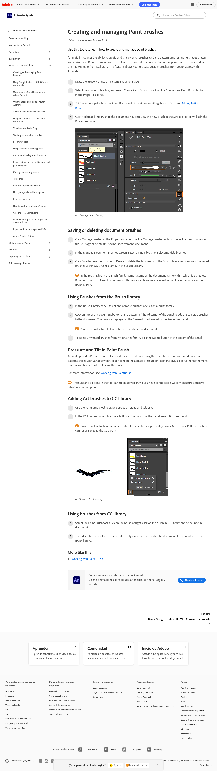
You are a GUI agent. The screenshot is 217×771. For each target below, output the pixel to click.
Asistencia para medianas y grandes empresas (153, 706)
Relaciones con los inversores (193, 715)
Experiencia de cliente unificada (62, 700)
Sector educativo (100, 688)
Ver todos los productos (15, 728)
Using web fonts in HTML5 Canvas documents (29, 120)
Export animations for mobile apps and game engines (31, 164)
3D (6, 714)
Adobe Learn (142, 701)
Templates (18, 178)
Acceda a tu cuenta (188, 688)
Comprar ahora (149, 4)
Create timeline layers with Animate (30, 155)
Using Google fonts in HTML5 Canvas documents (30, 84)
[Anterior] (103, 622)
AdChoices (207, 765)
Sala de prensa (187, 706)
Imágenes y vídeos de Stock (16, 723)
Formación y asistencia (120, 4)
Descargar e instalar (145, 692)
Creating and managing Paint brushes (27, 74)
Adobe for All (186, 734)
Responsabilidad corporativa (192, 711)
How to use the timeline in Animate (30, 206)
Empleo (184, 697)
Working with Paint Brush (87, 559)
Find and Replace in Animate (26, 185)
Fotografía (9, 696)
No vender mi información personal (195, 760)
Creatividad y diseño (26, 4)
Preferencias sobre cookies (167, 760)
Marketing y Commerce (88, 4)
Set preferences (20, 141)
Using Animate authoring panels (28, 148)
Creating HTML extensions (25, 212)
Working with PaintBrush (116, 373)
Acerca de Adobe (188, 692)
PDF (7, 709)
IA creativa (9, 691)
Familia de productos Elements (18, 719)
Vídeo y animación (13, 705)
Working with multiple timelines (28, 135)
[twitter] (52, 761)
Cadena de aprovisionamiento (193, 720)
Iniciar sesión (206, 4)
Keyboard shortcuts (22, 199)
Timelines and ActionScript (25, 128)
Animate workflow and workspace (29, 111)
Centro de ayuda (144, 688)
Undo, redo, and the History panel (28, 192)
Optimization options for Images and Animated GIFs (30, 221)
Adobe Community (144, 697)
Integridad (185, 729)
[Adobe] (7, 4)
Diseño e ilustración (13, 700)
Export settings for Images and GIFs (29, 229)
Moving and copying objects (26, 172)
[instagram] (46, 761)
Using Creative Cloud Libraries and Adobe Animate (29, 94)
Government (98, 697)
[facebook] (40, 761)
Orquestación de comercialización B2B (65, 709)
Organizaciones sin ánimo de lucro (107, 692)
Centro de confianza (189, 724)
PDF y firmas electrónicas (57, 4)
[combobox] (179, 15)
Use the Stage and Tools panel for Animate (29, 103)
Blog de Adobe (187, 738)
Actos (183, 701)
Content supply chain (58, 696)
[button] (192, 4)
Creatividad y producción (59, 705)
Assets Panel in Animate (24, 236)
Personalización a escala (59, 691)
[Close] (157, 764)
